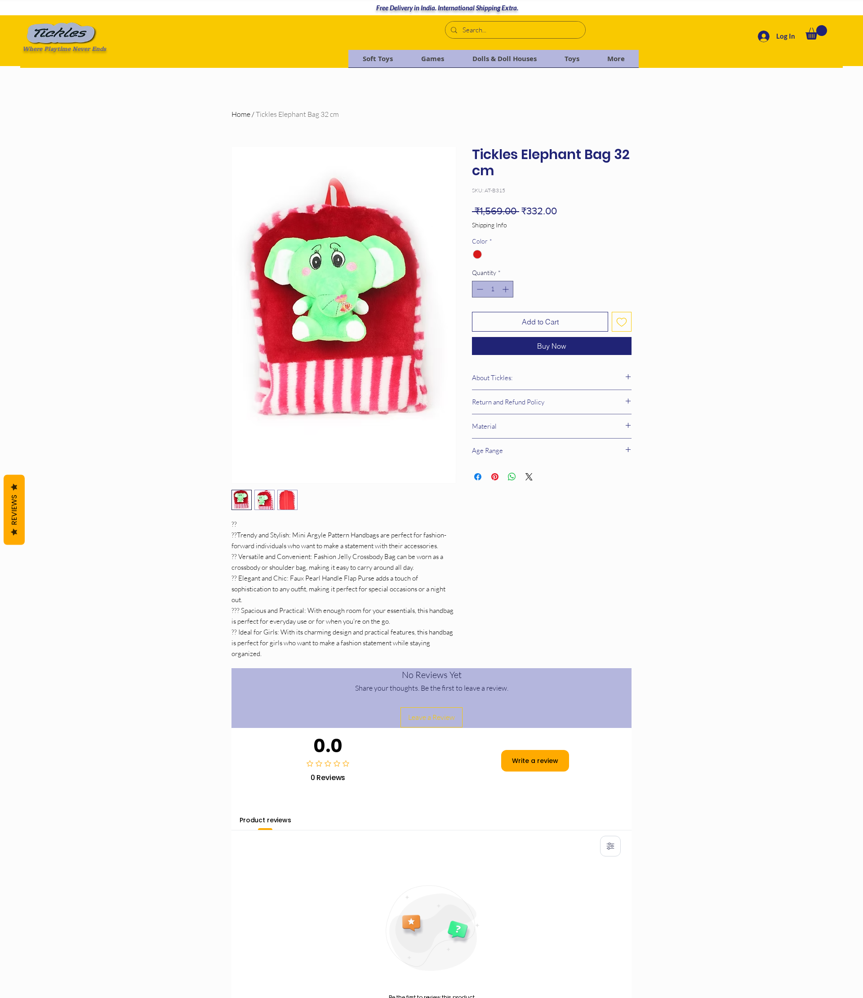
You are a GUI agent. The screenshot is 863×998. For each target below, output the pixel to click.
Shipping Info (489, 225)
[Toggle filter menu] (610, 846)
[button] (816, 32)
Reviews (14, 509)
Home (240, 114)
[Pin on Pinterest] (494, 476)
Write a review (535, 760)
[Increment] (506, 289)
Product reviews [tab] (265, 820)
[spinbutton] (493, 289)
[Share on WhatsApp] (512, 476)
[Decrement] (479, 289)
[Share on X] (529, 476)
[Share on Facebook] (477, 476)
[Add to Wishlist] (622, 322)
